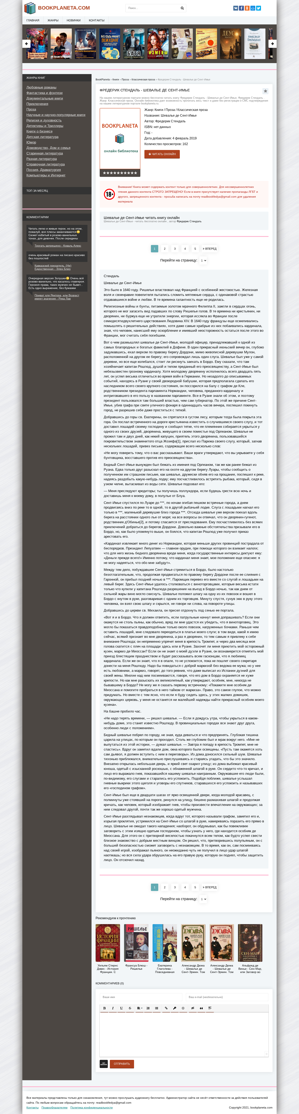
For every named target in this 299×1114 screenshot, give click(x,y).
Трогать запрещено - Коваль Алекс (58, 245)
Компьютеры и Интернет (45, 175)
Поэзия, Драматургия (43, 170)
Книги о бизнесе (39, 131)
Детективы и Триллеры (44, 126)
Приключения (37, 104)
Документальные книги (44, 98)
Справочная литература (45, 164)
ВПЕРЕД (210, 248)
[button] (104, 1008)
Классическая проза (192, 110)
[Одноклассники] (247, 8)
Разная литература (41, 159)
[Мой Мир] (252, 8)
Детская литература (42, 137)
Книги (159, 110)
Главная (32, 20)
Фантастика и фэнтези (44, 93)
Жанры (53, 20)
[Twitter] (258, 8)
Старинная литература (44, 153)
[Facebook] (241, 8)
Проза (170, 110)
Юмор (31, 142)
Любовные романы (41, 87)
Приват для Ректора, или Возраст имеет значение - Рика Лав (57, 297)
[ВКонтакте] (235, 8)
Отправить (122, 1063)
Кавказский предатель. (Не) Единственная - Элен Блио (53, 267)
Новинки (74, 20)
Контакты (96, 20)
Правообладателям (54, 1107)
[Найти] (182, 8)
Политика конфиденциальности (91, 1107)
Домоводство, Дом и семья (48, 148)
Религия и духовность (44, 120)
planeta (64, 8)
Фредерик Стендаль (170, 121)
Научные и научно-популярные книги (55, 115)
